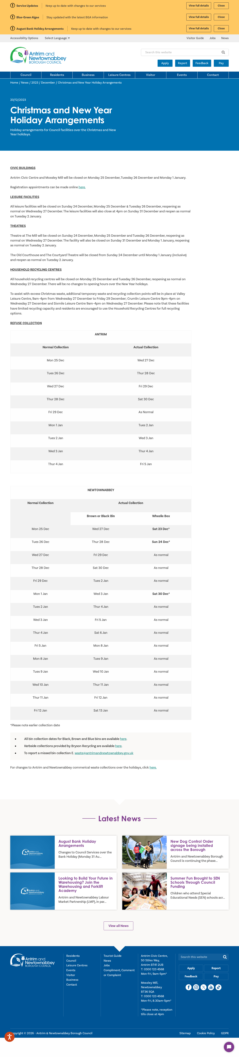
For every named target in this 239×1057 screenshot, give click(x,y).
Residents (57, 75)
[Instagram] (196, 987)
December (48, 83)
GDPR (225, 1033)
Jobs (212, 38)
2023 (34, 83)
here (123, 739)
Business (88, 75)
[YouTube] (211, 987)
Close (221, 5)
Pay (221, 63)
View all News (118, 926)
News (225, 38)
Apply (165, 63)
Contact (213, 75)
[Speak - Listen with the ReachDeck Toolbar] (9, 1037)
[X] (204, 987)
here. (82, 187)
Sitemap (185, 1033)
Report (182, 63)
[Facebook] (189, 987)
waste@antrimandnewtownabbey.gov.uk (104, 753)
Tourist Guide (113, 956)
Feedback (201, 63)
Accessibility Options (24, 38)
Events (182, 75)
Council (26, 75)
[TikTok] (218, 987)
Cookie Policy (206, 1033)
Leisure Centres (119, 75)
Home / (15, 83)
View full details (199, 5)
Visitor (150, 75)
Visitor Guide (195, 38)
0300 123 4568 (154, 969)
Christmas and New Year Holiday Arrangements (90, 83)
